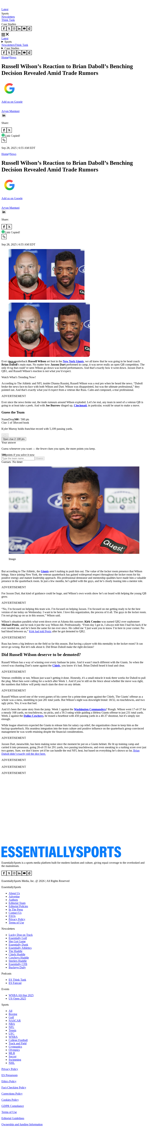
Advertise (14, 896)
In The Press (16, 909)
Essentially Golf (18, 938)
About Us (14, 893)
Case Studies (12, 48)
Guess (39, 458)
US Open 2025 (17, 998)
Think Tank (8, 20)
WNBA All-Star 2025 (21, 995)
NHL (12, 1062)
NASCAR (15, 1020)
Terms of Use (16, 922)
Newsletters (8, 16)
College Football (18, 1040)
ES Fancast (15, 982)
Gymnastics (15, 1046)
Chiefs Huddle (17, 954)
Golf (11, 1017)
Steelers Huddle (18, 960)
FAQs (12, 916)
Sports (8, 41)
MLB (12, 1053)
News (13, 57)
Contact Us (15, 912)
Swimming (15, 1059)
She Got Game (17, 941)
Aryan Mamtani (10, 111)
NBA (12, 1023)
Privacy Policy (17, 919)
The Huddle (15, 951)
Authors (13, 899)
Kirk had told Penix (40, 631)
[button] (11, 368)
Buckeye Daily (17, 967)
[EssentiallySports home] (61, 856)
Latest (4, 9)
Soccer (12, 1056)
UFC (11, 1033)
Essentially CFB (18, 964)
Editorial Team (17, 903)
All (10, 1010)
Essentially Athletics (20, 947)
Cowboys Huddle (19, 957)
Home (4, 57)
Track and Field (18, 1043)
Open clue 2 (14, 439)
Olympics (14, 1049)
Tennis (12, 1030)
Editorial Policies (18, 906)
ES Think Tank (17, 979)
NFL (11, 1027)
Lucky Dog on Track (21, 934)
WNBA (13, 1036)
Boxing (13, 1014)
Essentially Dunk (18, 944)
